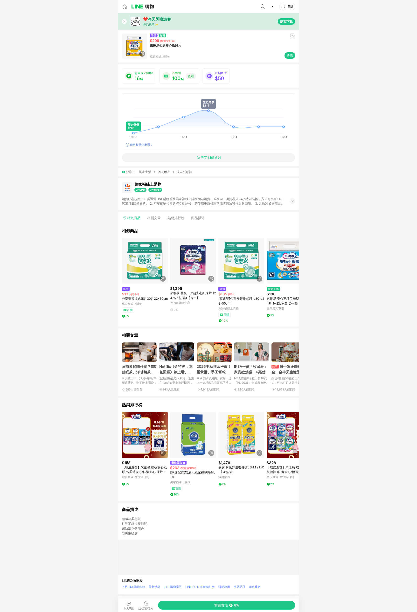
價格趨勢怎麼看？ (141, 144)
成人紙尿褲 (184, 172)
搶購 (290, 55)
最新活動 (154, 587)
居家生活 (145, 172)
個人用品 (164, 172)
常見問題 (239, 587)
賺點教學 (224, 587)
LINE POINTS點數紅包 (200, 587)
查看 (191, 76)
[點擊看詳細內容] (145, 261)
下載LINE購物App (133, 587)
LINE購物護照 (173, 587)
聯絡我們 (254, 587)
